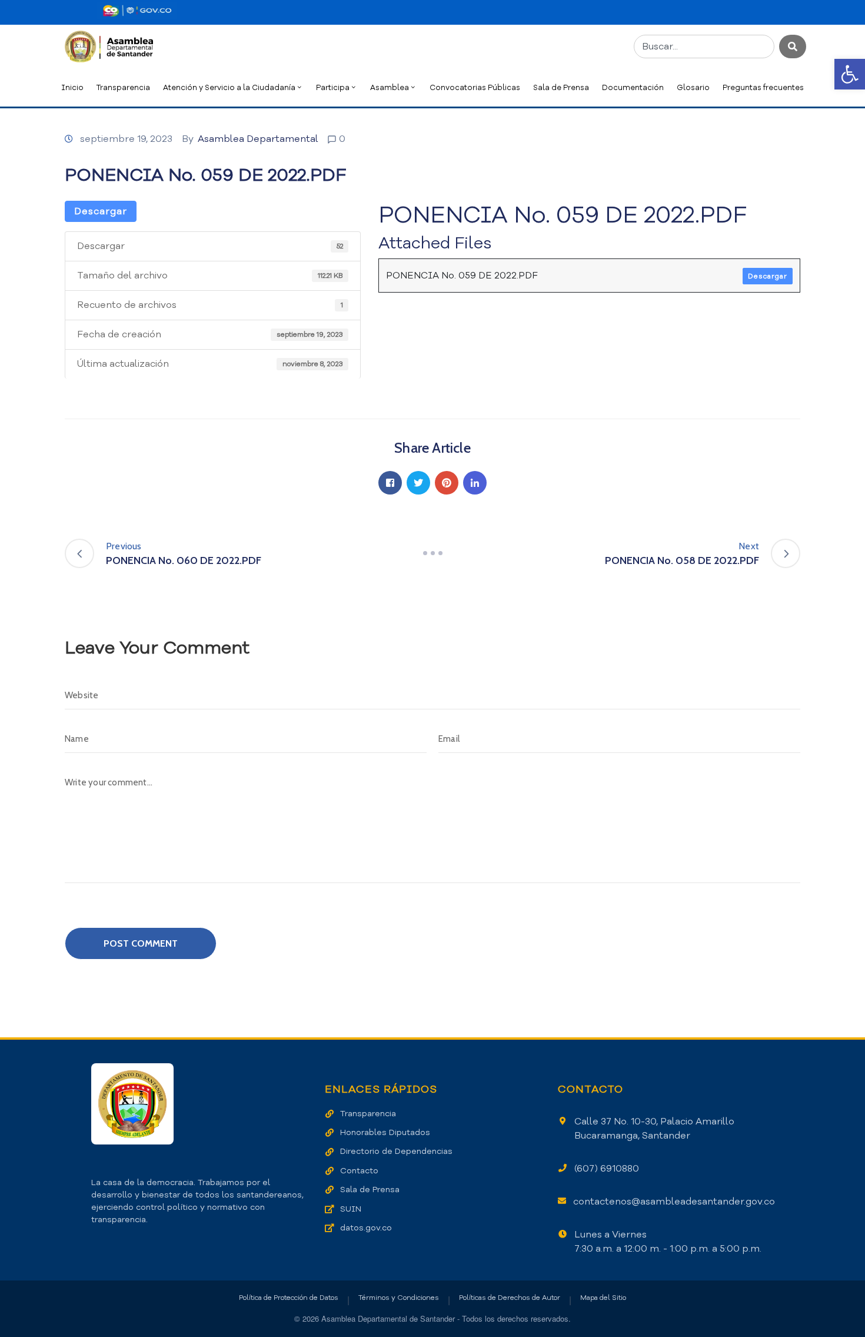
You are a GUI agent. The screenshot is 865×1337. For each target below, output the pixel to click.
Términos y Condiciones (398, 1297)
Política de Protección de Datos (288, 1297)
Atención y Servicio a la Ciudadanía (229, 87)
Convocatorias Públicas (475, 87)
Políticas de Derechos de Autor (509, 1297)
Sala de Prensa (561, 87)
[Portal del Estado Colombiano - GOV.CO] (137, 10)
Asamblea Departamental (258, 138)
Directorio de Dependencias (396, 1151)
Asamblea (389, 87)
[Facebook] (390, 483)
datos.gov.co (366, 1227)
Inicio (72, 87)
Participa (333, 87)
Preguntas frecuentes (763, 87)
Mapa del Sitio (603, 1297)
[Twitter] (418, 483)
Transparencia (123, 87)
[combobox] (704, 46)
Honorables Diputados (385, 1132)
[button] (849, 74)
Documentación (633, 87)
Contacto (359, 1170)
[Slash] (432, 553)
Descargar (100, 211)
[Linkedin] (475, 483)
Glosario (693, 87)
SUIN (350, 1209)
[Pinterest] (446, 483)
